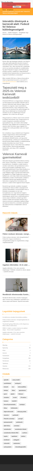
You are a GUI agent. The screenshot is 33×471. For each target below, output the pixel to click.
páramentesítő (8, 422)
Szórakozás (6, 360)
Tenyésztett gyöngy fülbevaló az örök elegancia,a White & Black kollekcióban (16, 324)
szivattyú (16, 425)
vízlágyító (16, 439)
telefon (23, 436)
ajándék (6, 379)
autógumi (18, 383)
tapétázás (14, 436)
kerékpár (22, 404)
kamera (6, 401)
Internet (5, 353)
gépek (12, 394)
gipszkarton (22, 390)
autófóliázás (7, 383)
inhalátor (6, 397)
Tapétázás (5, 363)
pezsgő (20, 418)
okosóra (6, 415)
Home (4, 9)
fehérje (6, 390)
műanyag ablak (21, 411)
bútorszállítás (22, 387)
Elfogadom (16, 7)
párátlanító (19, 422)
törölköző (6, 439)
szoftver (24, 432)
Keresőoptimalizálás (10, 404)
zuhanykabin (7, 447)
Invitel (15, 397)
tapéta (6, 436)
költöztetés (14, 408)
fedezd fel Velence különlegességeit (12, 34)
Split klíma (7, 425)
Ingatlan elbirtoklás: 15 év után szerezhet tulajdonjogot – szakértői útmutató (16, 265)
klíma (5, 408)
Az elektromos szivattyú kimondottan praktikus (15, 317)
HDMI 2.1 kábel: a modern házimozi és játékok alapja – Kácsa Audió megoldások (15, 328)
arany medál (16, 379)
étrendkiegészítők (20, 447)
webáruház (17, 443)
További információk (20, 5)
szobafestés (7, 429)
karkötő (14, 401)
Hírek (4, 350)
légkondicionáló (8, 411)
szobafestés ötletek (20, 429)
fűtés (13, 390)
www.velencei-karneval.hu (9, 81)
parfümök (15, 415)
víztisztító (6, 443)
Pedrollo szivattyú (9, 418)
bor (13, 387)
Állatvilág (5, 345)
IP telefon (23, 397)
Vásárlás (5, 366)
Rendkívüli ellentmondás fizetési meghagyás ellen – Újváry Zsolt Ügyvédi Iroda (16, 294)
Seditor (10, 32)
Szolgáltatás (10, 9)
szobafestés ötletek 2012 (11, 432)
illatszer (20, 394)
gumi (5, 394)
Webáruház (6, 368)
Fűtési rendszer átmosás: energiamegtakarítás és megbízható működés (16, 234)
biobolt (6, 387)
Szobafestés (7, 2)
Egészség (5, 347)
